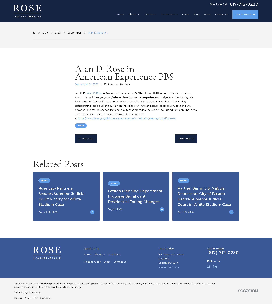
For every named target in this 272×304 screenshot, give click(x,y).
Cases (107, 261)
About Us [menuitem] (134, 14)
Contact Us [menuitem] (221, 14)
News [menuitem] (207, 14)
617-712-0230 (244, 4)
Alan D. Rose (94, 93)
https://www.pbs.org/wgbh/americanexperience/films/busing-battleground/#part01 (127, 118)
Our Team (114, 254)
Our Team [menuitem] (150, 14)
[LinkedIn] (215, 266)
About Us (99, 254)
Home (87, 254)
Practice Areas (92, 261)
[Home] (27, 11)
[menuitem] (18, 298)
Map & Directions (168, 267)
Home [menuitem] (120, 14)
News (80, 125)
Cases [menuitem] (185, 14)
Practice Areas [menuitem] (169, 14)
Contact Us (120, 261)
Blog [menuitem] (196, 14)
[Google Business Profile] (208, 266)
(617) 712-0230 (223, 252)
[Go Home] (34, 33)
